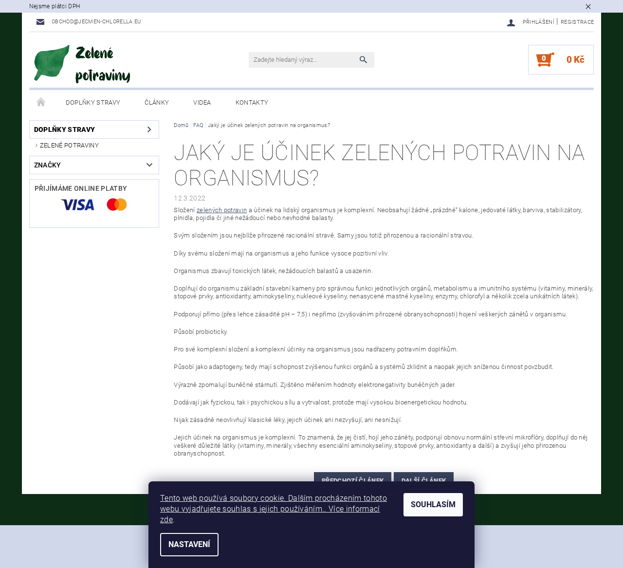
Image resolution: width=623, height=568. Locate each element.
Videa (202, 102)
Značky (47, 165)
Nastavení (189, 544)
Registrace (577, 22)
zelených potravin (222, 210)
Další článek (424, 480)
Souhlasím (433, 504)
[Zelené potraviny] (82, 65)
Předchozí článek (353, 480)
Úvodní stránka (41, 102)
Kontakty (252, 102)
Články (157, 102)
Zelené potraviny (69, 145)
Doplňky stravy (93, 102)
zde (166, 519)
